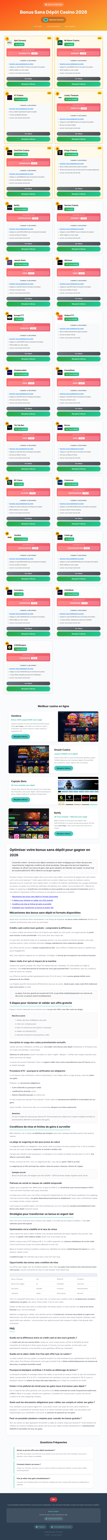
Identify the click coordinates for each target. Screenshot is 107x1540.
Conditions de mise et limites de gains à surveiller (31, 904)
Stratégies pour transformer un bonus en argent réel (32, 908)
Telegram (42, 1527)
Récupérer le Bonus (28, 84)
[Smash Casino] (29, 759)
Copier (34, 53)
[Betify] (29, 823)
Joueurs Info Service (55, 1518)
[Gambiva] (78, 726)
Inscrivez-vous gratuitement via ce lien (21, 64)
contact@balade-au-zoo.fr (62, 1527)
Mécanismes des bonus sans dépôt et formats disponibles (35, 896)
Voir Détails (28, 79)
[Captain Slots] (78, 791)
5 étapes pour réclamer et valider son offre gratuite (32, 900)
